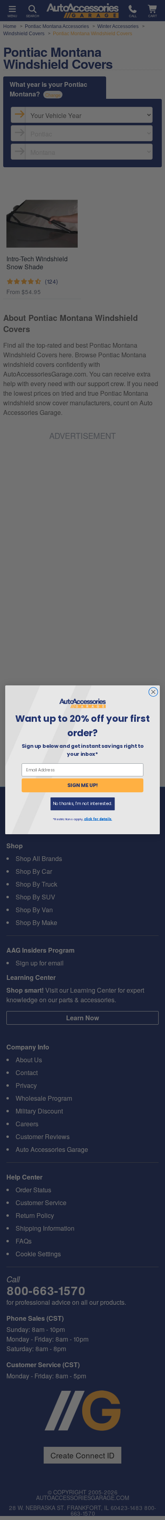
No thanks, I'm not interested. (82, 804)
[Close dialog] (153, 692)
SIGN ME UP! (82, 785)
